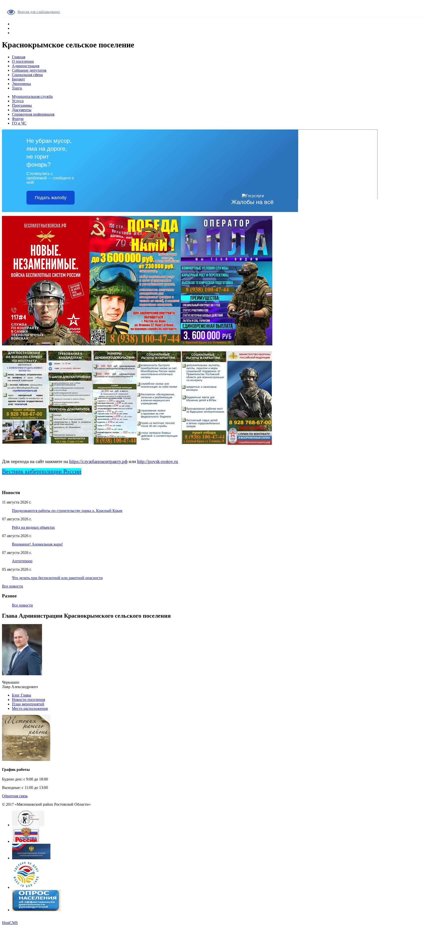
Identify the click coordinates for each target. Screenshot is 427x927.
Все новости (12, 586)
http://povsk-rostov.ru (157, 461)
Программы (22, 105)
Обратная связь (15, 796)
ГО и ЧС (19, 123)
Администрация (25, 66)
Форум (17, 119)
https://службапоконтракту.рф (98, 461)
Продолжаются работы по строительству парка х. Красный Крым (67, 510)
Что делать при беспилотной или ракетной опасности (57, 578)
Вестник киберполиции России (41, 471)
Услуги (18, 101)
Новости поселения (28, 699)
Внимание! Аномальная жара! (37, 544)
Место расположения (30, 708)
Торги (17, 88)
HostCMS (10, 923)
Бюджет (18, 79)
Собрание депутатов (29, 70)
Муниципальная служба (32, 96)
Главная (18, 57)
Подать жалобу (50, 197)
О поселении (23, 61)
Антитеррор (22, 561)
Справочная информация (33, 114)
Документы (21, 110)
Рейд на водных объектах (33, 527)
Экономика (21, 84)
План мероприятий (28, 704)
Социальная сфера (27, 75)
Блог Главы (21, 695)
